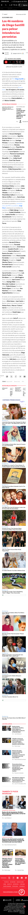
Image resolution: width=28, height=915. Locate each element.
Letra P (5, 14)
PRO (13, 79)
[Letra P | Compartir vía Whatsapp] (7, 376)
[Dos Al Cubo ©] (7, 900)
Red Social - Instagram (17, 878)
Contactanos (3, 877)
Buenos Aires (17, 381)
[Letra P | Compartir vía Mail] (24, 376)
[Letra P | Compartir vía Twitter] (11, 376)
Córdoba (22, 884)
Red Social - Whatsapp (26, 878)
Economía (13, 882)
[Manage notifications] (24, 906)
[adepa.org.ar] (18, 900)
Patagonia (15, 886)
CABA (4, 884)
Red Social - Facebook (13, 878)
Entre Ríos (16, 884)
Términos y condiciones (13, 911)
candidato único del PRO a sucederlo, (12, 206)
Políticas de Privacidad (22, 912)
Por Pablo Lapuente (7, 53)
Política (6, 882)
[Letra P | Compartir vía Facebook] (16, 376)
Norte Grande (7, 886)
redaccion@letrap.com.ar (19, 910)
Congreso (22, 886)
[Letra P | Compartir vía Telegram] (20, 376)
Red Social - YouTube (22, 878)
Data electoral (12, 9)
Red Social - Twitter (9, 878)
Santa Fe (9, 884)
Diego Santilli (19, 79)
